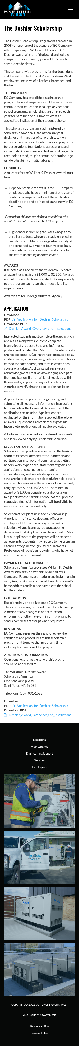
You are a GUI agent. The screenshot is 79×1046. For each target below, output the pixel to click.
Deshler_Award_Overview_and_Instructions (40, 329)
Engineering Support (39, 753)
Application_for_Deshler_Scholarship (42, 319)
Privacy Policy (39, 1026)
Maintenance (39, 746)
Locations (39, 739)
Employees (39, 767)
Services (39, 760)
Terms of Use (39, 1033)
